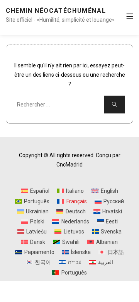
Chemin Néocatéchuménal (56, 10)
